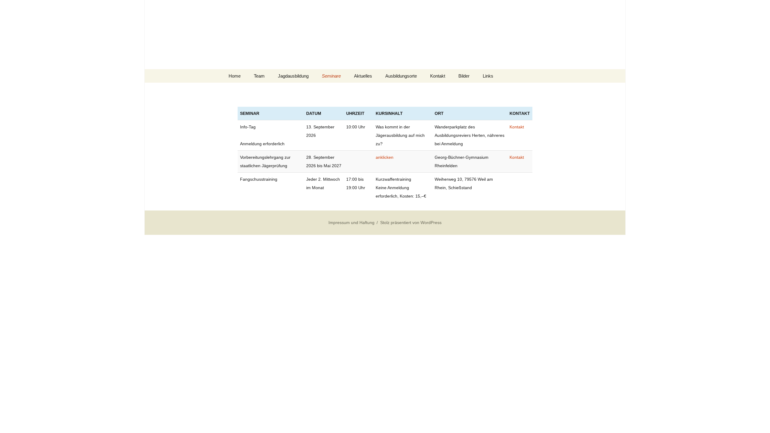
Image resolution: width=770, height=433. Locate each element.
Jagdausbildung (293, 75)
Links (488, 75)
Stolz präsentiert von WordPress (411, 222)
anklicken (384, 157)
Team (259, 75)
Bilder (464, 75)
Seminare (331, 75)
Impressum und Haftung (351, 222)
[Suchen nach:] (536, 76)
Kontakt (437, 75)
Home (235, 75)
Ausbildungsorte (401, 75)
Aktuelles (363, 75)
